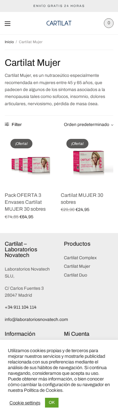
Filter (16, 124)
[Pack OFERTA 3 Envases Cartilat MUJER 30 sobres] (31, 159)
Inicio (9, 42)
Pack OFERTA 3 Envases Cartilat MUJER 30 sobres (25, 202)
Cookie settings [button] (24, 402)
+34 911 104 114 (21, 307)
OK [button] (52, 402)
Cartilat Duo (75, 275)
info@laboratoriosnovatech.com (36, 319)
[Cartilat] (59, 23)
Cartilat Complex (80, 257)
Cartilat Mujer (77, 266)
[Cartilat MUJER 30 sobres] (87, 159)
